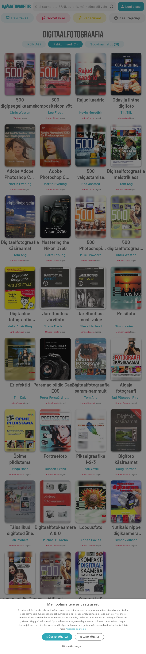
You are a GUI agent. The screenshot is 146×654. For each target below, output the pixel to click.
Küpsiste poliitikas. (76, 628)
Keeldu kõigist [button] (89, 636)
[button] (73, 646)
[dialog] (73, 626)
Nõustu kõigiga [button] (57, 636)
